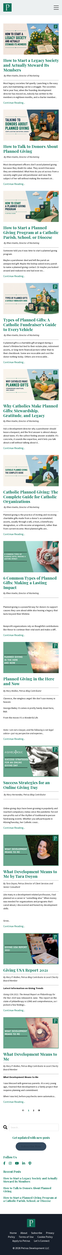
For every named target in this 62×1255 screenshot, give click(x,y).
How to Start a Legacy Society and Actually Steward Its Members (31, 65)
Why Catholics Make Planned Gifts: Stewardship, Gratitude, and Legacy (30, 410)
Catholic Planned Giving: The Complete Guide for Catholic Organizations (30, 497)
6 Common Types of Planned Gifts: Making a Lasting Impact (30, 583)
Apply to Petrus (21, 1240)
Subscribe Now (31, 1146)
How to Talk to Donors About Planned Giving (30, 149)
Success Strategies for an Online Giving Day (26, 785)
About (24, 1232)
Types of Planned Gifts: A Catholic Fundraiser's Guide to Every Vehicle (29, 324)
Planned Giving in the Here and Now (28, 681)
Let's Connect (42, 1240)
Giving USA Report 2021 (25, 970)
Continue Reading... (14, 102)
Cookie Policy (45, 1236)
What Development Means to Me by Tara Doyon (30, 874)
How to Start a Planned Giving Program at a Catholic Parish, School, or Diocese (31, 232)
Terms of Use (26, 1236)
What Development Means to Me (30, 1056)
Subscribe (36, 1232)
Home (13, 1232)
